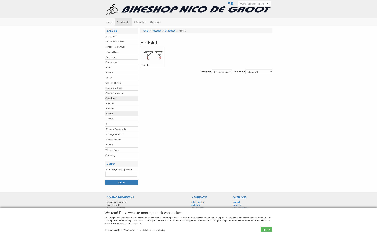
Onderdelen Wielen (114, 93)
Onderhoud (110, 98)
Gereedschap (111, 62)
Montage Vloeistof (114, 134)
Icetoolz (110, 118)
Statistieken (145, 229)
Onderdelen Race (113, 87)
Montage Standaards (116, 129)
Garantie (237, 204)
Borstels (110, 108)
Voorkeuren (129, 229)
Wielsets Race (112, 150)
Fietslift (109, 113)
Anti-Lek (110, 103)
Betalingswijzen (198, 201)
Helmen (109, 72)
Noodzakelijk (113, 229)
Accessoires (111, 36)
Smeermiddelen (113, 139)
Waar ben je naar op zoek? (118, 169)
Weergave (206, 71)
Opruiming (110, 155)
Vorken (109, 144)
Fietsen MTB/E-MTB (114, 41)
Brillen (108, 67)
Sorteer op (239, 71)
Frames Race (111, 51)
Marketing (160, 229)
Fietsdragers (111, 57)
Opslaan (267, 229)
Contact (236, 201)
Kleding (108, 77)
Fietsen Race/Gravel (115, 46)
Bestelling (195, 204)
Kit (107, 124)
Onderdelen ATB (113, 82)
